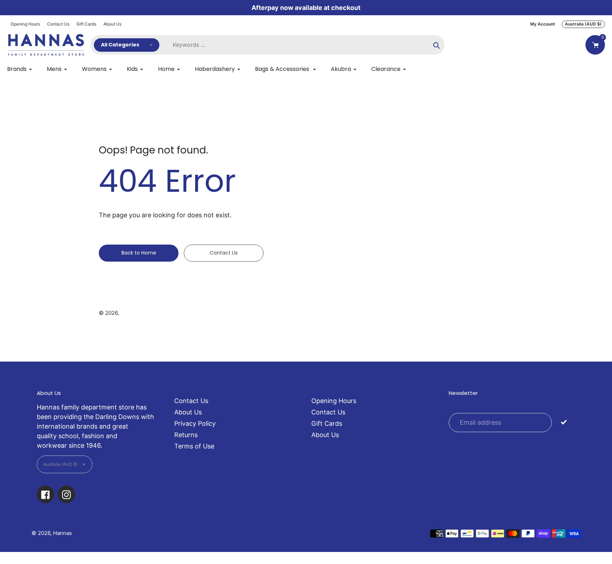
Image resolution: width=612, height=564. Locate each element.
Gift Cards (86, 24)
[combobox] (305, 45)
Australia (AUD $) (583, 24)
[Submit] (564, 421)
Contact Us (58, 24)
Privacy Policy (195, 423)
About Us (112, 24)
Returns (186, 435)
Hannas (129, 312)
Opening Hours (25, 24)
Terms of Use (194, 446)
